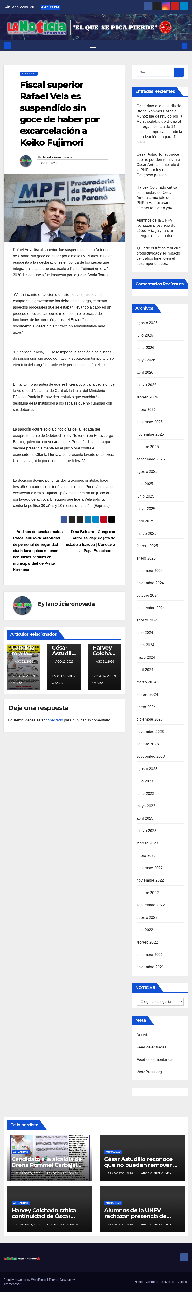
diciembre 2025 (150, 422)
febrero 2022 (147, 942)
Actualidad (28, 73)
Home (139, 1282)
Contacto (152, 1282)
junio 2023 (146, 794)
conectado (54, 720)
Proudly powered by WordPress (25, 1279)
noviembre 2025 (150, 434)
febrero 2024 (147, 694)
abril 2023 (145, 818)
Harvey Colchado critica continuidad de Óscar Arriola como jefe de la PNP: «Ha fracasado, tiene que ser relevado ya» (159, 197)
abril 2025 (145, 521)
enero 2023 (146, 856)
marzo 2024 (147, 682)
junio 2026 (146, 348)
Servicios (167, 1282)
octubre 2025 (148, 447)
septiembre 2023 (151, 756)
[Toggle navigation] (93, 45)
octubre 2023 (148, 744)
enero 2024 (146, 707)
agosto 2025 (147, 472)
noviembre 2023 (150, 732)
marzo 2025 (147, 533)
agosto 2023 (147, 769)
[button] (176, 45)
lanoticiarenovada (57, 157)
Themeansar (12, 1284)
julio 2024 (145, 633)
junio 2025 (146, 496)
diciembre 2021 (150, 955)
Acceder (144, 1035)
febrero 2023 (147, 843)
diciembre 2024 (150, 571)
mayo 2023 (146, 806)
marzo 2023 (147, 831)
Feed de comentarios (155, 1060)
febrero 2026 (147, 397)
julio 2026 (145, 335)
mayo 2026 (146, 360)
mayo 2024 (146, 657)
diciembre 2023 (150, 719)
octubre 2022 (148, 893)
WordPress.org (149, 1072)
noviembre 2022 (150, 880)
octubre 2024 (148, 595)
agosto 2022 (147, 917)
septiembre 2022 (151, 905)
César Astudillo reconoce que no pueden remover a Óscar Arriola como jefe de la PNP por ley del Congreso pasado (159, 164)
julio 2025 (145, 484)
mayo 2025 (146, 509)
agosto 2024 (147, 620)
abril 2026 (145, 372)
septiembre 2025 (151, 459)
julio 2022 (145, 930)
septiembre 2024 (151, 608)
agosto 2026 (147, 323)
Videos (182, 1282)
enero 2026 (146, 410)
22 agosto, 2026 (28, 1173)
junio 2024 (146, 645)
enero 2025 (146, 558)
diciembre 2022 (150, 868)
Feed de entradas (151, 1047)
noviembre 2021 (150, 967)
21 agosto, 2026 (121, 1173)
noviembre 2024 (150, 583)
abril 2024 (145, 670)
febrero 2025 (147, 546)
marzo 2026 (147, 385)
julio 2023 (145, 781)
